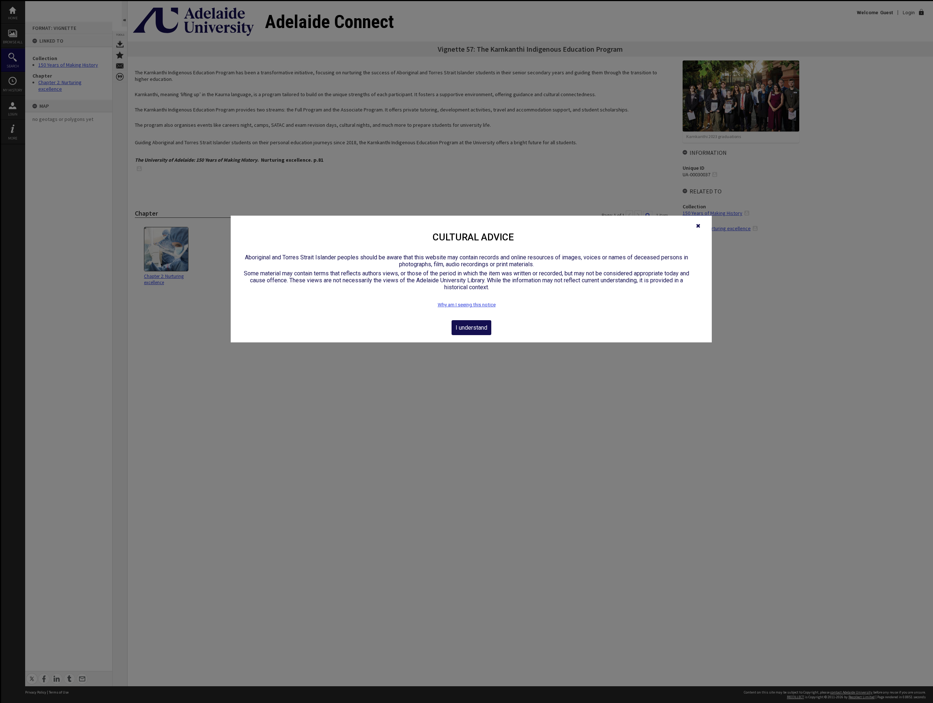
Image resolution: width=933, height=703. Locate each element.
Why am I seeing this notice (467, 304)
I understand (471, 327)
